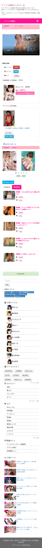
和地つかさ (18, 379)
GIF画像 (24, 292)
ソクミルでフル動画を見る (25, 93)
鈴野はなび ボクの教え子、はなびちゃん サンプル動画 (27, 528)
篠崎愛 (16, 67)
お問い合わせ (26, 545)
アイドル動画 (9, 21)
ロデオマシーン (20, 296)
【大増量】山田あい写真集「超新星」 (17, 128)
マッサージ (16, 292)
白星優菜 (18, 371)
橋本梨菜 (28, 379)
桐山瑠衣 (25, 375)
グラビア (31, 292)
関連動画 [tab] (7, 187)
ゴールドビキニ (10, 296)
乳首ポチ (24, 294)
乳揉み (8, 294)
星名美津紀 (8, 371)
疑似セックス (15, 294)
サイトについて (16, 545)
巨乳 (16, 71)
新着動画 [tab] (17, 187)
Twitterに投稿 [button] (9, 182)
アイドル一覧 (34, 383)
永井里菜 (16, 375)
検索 (7, 285)
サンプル (8, 292)
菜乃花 (7, 375)
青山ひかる (28, 371)
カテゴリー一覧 (34, 401)
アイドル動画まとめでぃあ (13, 5)
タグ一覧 (36, 438)
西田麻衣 (8, 379)
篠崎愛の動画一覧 (10, 144)
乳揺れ (17, 76)
